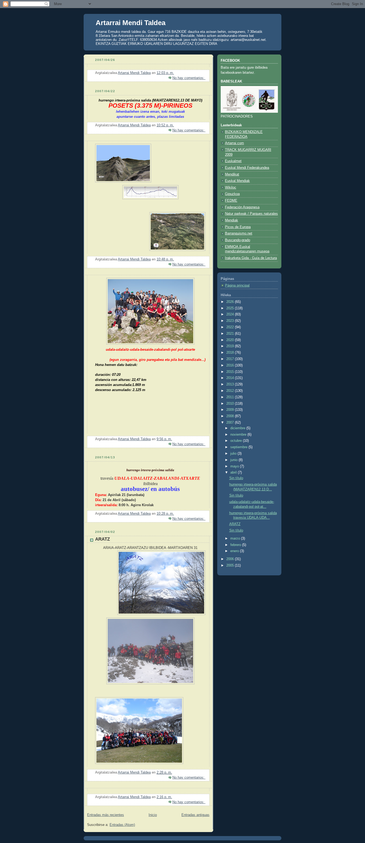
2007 (230, 422)
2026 (230, 302)
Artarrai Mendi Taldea (130, 23)
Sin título (236, 478)
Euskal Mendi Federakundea (247, 168)
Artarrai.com (234, 143)
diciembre (238, 428)
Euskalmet (233, 161)
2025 (230, 308)
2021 (230, 333)
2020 (230, 340)
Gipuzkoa (232, 194)
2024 (230, 314)
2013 (230, 384)
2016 (230, 365)
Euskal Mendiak (237, 181)
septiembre (239, 447)
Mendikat (232, 174)
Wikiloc (230, 187)
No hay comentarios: (188, 78)
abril (234, 472)
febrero (236, 545)
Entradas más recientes (105, 815)
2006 (230, 559)
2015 (230, 372)
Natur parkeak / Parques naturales (251, 214)
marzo (235, 538)
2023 (230, 321)
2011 (230, 397)
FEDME (231, 200)
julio (234, 453)
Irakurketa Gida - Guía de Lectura (251, 258)
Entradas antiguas (195, 815)
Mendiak (231, 220)
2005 (230, 565)
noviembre (238, 434)
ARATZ (102, 539)
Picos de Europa (238, 227)
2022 (230, 327)
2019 (230, 346)
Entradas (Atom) (122, 825)
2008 (230, 416)
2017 (230, 359)
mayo (235, 466)
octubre (236, 441)
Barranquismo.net (238, 233)
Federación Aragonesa (242, 207)
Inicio (153, 815)
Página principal (237, 285)
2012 (230, 391)
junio (234, 460)
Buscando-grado (237, 240)
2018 (230, 352)
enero (235, 551)
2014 (230, 378)
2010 (230, 403)
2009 (230, 410)
